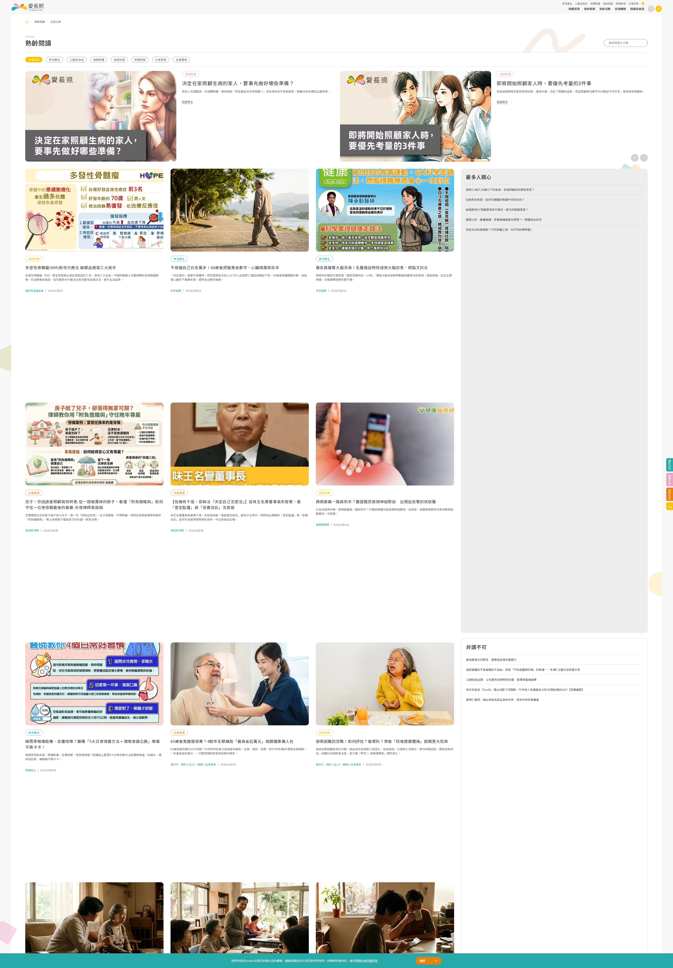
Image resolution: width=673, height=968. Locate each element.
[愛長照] (27, 7)
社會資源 (633, 3)
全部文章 (33, 60)
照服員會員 (637, 9)
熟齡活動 (605, 9)
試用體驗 (620, 9)
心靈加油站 (581, 3)
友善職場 (181, 60)
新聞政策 (621, 3)
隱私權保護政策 (368, 961)
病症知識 (608, 3)
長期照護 (595, 3)
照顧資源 (574, 9)
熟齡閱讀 (589, 9)
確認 (422, 961)
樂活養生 (567, 3)
